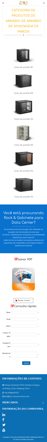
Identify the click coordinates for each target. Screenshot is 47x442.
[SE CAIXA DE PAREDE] (23, 55)
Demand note (6, 355)
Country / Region (6, 334)
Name (8, 312)
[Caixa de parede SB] (23, 132)
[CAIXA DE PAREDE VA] (23, 184)
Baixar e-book (23, 300)
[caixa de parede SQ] (23, 158)
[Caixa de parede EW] (23, 80)
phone (8, 326)
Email (8, 319)
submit (26, 363)
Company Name (6, 344)
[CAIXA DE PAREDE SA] (23, 106)
